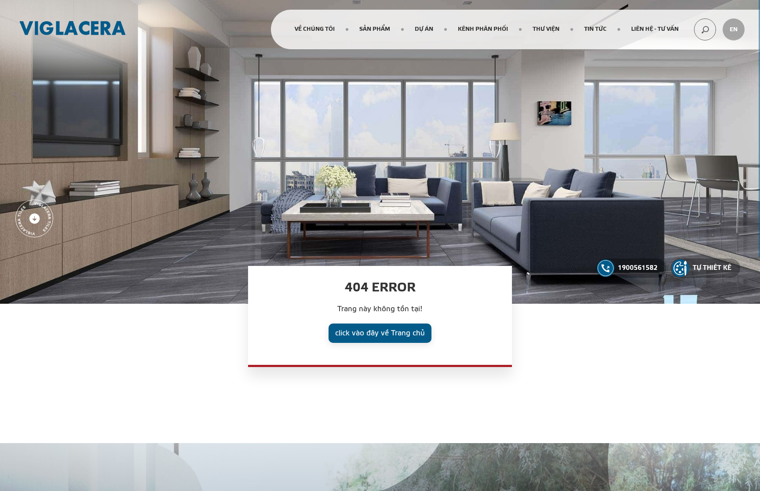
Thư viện (546, 29)
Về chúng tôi (315, 29)
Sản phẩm (374, 29)
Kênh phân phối (483, 29)
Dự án (424, 29)
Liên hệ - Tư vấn (655, 29)
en (734, 29)
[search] (705, 29)
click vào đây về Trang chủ (380, 333)
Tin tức (595, 29)
